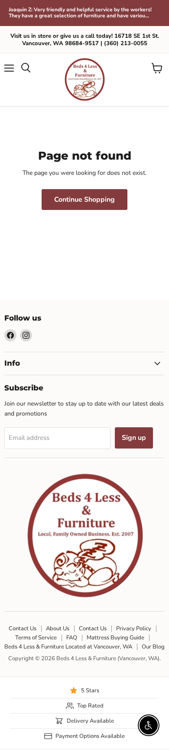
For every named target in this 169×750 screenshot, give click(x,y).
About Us (57, 628)
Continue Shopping (84, 199)
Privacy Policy (133, 628)
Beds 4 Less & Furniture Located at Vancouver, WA (68, 647)
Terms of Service (36, 638)
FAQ (71, 638)
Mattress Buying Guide (115, 638)
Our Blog (153, 647)
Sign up (134, 437)
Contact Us (22, 628)
